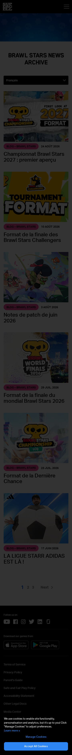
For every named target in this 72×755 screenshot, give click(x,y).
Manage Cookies (36, 736)
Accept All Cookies (36, 746)
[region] (36, 734)
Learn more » (12, 730)
